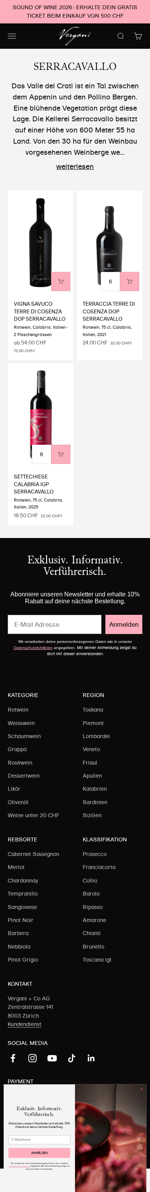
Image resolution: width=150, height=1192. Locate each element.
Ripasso (93, 907)
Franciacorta (99, 867)
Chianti (92, 933)
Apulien (92, 775)
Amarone (94, 920)
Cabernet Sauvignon (33, 854)
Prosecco (95, 854)
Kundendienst (25, 1024)
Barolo (91, 893)
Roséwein (20, 762)
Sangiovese (22, 907)
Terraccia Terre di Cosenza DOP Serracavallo (109, 311)
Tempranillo (23, 893)
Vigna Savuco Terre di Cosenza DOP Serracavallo (39, 311)
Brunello (93, 946)
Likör (14, 788)
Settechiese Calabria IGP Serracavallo (33, 484)
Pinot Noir (20, 920)
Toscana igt (97, 959)
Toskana (93, 709)
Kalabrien (95, 788)
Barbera (18, 933)
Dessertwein (24, 775)
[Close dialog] (141, 1089)
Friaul (90, 762)
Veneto (91, 749)
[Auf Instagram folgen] (32, 1058)
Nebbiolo (19, 946)
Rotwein (18, 709)
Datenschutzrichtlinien (33, 648)
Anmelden (123, 624)
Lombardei (96, 736)
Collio (90, 880)
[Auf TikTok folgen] (72, 1058)
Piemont (93, 723)
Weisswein (21, 723)
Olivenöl (18, 802)
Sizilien (92, 815)
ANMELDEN (39, 1153)
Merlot (16, 867)
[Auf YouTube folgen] (52, 1058)
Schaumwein (24, 736)
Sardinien (95, 802)
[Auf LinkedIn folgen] (91, 1058)
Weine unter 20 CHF (33, 815)
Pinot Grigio (23, 959)
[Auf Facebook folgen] (13, 1058)
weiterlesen (75, 166)
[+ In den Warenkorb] (60, 281)
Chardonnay (23, 880)
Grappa (17, 749)
